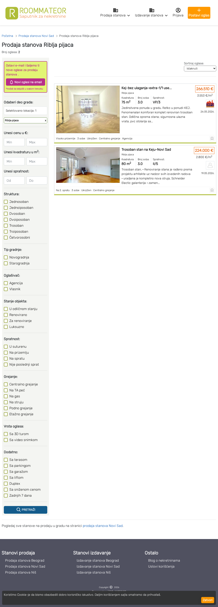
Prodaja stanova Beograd (24, 560)
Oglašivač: (12, 275)
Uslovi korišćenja (161, 566)
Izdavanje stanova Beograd (98, 560)
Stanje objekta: (15, 301)
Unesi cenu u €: (16, 133)
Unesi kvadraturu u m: (21, 152)
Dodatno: (11, 452)
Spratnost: (12, 339)
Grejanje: (11, 377)
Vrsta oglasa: (14, 426)
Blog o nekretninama (164, 560)
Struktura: (11, 194)
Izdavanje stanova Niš (94, 572)
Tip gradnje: (13, 250)
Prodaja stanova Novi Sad (25, 566)
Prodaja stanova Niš (20, 572)
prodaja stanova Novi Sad (103, 526)
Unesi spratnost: (16, 171)
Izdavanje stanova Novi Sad (98, 566)
